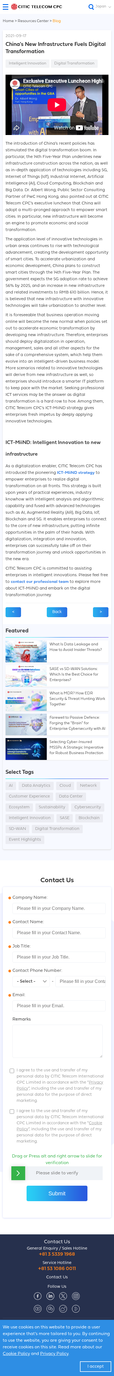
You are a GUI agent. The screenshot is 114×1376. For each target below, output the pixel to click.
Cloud (65, 786)
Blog (57, 21)
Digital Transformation (74, 63)
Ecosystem (19, 807)
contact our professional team (40, 582)
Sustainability (52, 807)
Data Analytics (36, 786)
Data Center (71, 797)
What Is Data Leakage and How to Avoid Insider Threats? (76, 647)
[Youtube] (37, 1309)
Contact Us (57, 1242)
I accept (95, 1366)
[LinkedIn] (50, 1296)
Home (8, 21)
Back (57, 612)
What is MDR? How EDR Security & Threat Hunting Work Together (77, 699)
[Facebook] (37, 1296)
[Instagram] (76, 1296)
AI (11, 786)
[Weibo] (63, 1309)
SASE (64, 818)
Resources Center (34, 21)
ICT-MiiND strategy (76, 473)
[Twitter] (63, 1296)
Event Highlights (25, 840)
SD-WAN (17, 829)
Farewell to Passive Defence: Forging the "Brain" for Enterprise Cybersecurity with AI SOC (77, 724)
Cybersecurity (87, 807)
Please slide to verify (57, 1173)
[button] (7, 6)
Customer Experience (29, 797)
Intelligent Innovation (27, 63)
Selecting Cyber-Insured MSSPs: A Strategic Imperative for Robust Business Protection (76, 747)
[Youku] (76, 1309)
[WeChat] (50, 1309)
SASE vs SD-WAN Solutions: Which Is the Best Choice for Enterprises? (74, 674)
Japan (100, 6)
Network (88, 786)
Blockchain (89, 818)
